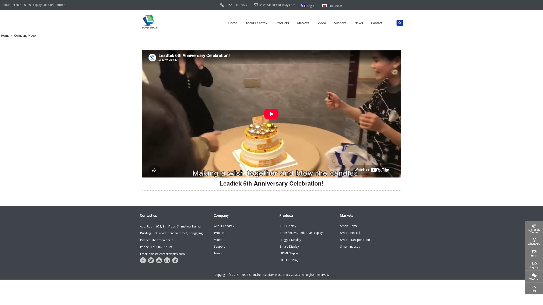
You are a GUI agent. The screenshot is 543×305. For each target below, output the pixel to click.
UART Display (289, 260)
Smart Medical (350, 233)
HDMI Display (289, 253)
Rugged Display (290, 240)
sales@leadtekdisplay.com (277, 4)
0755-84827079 (236, 4)
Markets (303, 23)
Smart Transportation (355, 240)
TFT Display (288, 226)
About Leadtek (256, 23)
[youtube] (159, 260)
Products (282, 23)
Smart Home (349, 226)
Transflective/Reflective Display (301, 233)
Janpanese (335, 5)
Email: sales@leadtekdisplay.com (162, 254)
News (358, 23)
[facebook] (143, 260)
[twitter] (151, 260)
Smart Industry (350, 246)
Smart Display (289, 246)
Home (232, 23)
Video (322, 23)
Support (340, 23)
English (311, 5)
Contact (376, 23)
